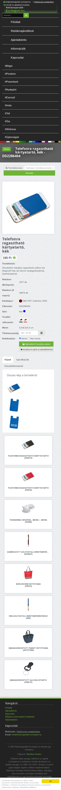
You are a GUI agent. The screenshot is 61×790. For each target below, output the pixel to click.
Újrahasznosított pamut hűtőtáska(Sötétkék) (28, 649)
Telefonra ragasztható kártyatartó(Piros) (28, 489)
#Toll (7, 113)
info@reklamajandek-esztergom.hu (18, 2)
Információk (18, 48)
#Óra (7, 121)
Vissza (6, 149)
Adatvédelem (11, 719)
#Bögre (9, 66)
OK (50, 781)
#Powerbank (11, 81)
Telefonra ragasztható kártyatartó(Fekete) (28, 457)
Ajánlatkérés (19, 39)
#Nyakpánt (10, 89)
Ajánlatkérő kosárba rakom (37, 344)
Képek (8, 359)
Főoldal (15, 22)
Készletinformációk (14, 366)
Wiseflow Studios (34, 754)
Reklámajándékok (22, 30)
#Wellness (10, 129)
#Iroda (8, 105)
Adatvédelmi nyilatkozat (28, 787)
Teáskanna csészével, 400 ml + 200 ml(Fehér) (28, 521)
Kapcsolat (17, 57)
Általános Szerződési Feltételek (19, 716)
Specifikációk (22, 359)
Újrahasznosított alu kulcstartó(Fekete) (28, 681)
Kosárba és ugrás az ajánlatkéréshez (38, 350)
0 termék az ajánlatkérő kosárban (17, 5)
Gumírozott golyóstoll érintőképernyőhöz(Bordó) (28, 553)
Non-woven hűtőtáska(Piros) (28, 585)
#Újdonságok (12, 137)
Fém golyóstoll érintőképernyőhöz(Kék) (28, 617)
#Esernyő (10, 97)
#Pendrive (10, 73)
